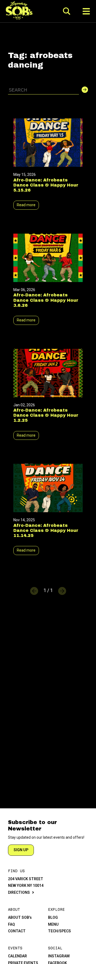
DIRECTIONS (19, 892)
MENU (53, 924)
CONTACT (17, 931)
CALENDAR (17, 956)
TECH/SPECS (59, 931)
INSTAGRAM (59, 956)
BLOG (53, 917)
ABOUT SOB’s (20, 917)
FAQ (11, 924)
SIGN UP (21, 850)
